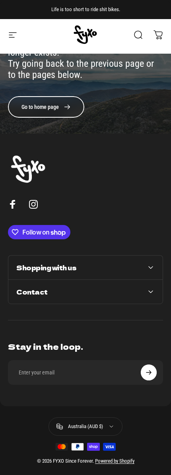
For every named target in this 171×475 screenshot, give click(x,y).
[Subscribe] (149, 372)
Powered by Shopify (114, 461)
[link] (46, 107)
